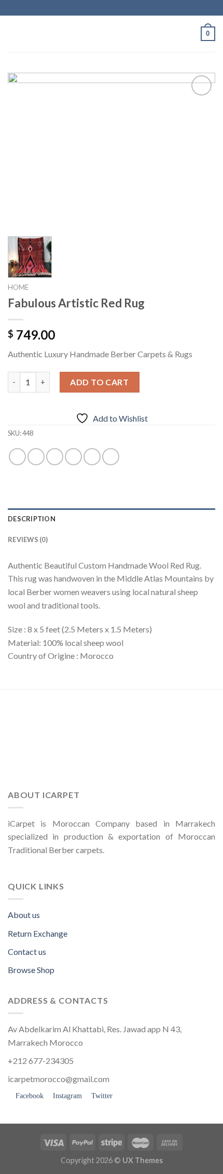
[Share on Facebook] (36, 456)
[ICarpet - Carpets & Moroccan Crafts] (111, 34)
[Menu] (14, 33)
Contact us (27, 951)
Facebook (28, 1096)
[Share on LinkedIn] (110, 456)
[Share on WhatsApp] (17, 456)
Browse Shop (31, 970)
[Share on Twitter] (54, 456)
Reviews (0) (28, 539)
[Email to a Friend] (73, 456)
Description (31, 519)
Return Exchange (37, 933)
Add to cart (99, 382)
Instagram (66, 1096)
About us (24, 915)
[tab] (111, 518)
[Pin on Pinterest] (92, 456)
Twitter (101, 1096)
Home (18, 287)
